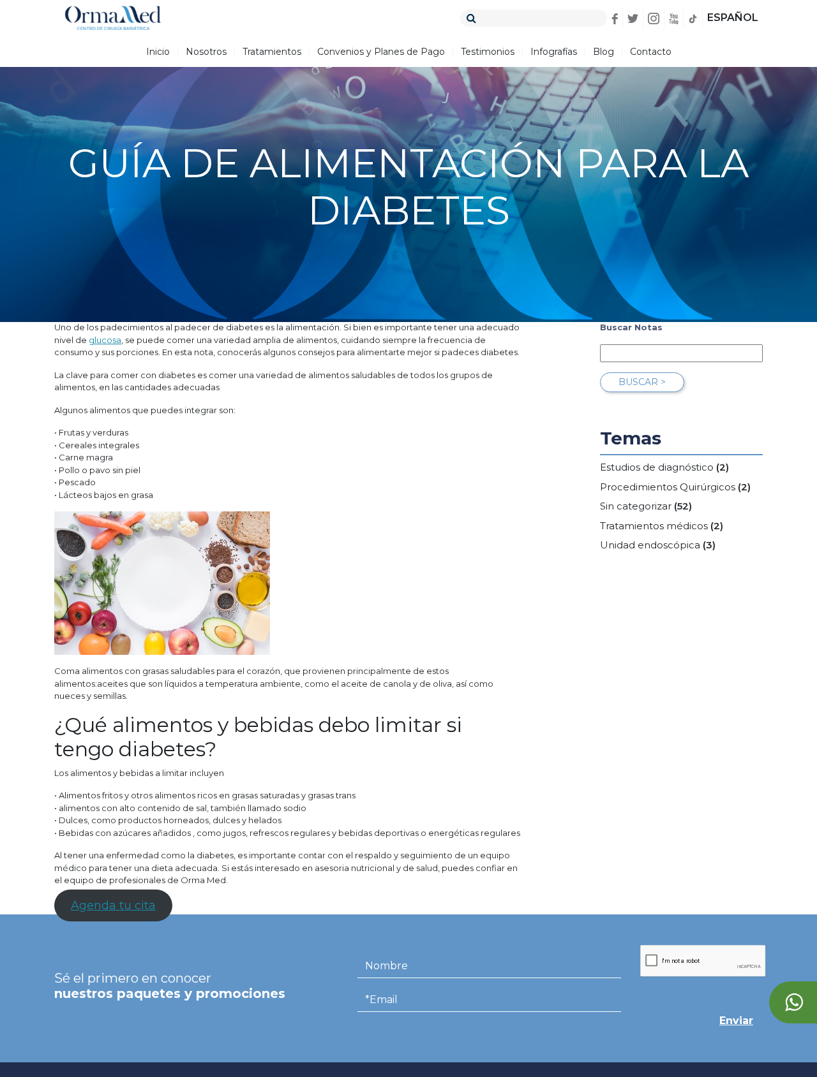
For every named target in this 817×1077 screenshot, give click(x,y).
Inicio (158, 51)
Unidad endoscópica (650, 545)
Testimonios (487, 51)
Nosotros (206, 51)
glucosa (105, 340)
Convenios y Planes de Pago (381, 51)
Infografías (553, 51)
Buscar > (642, 382)
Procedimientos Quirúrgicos (667, 487)
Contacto (650, 51)
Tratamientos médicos (654, 526)
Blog (603, 51)
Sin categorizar (635, 506)
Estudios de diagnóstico (657, 467)
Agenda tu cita (113, 905)
